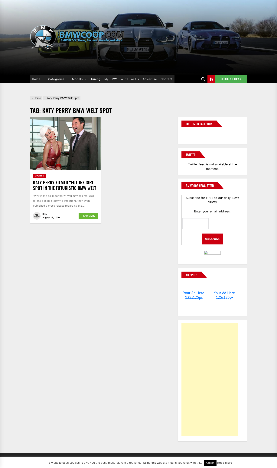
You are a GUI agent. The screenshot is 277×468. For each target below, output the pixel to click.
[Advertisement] (209, 379)
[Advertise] (194, 286)
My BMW (110, 79)
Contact (167, 79)
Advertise (150, 79)
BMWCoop (193, 133)
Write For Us (130, 79)
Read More (88, 215)
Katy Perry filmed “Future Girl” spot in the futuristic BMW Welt (64, 185)
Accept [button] (210, 462)
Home (36, 79)
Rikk (44, 214)
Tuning (96, 79)
